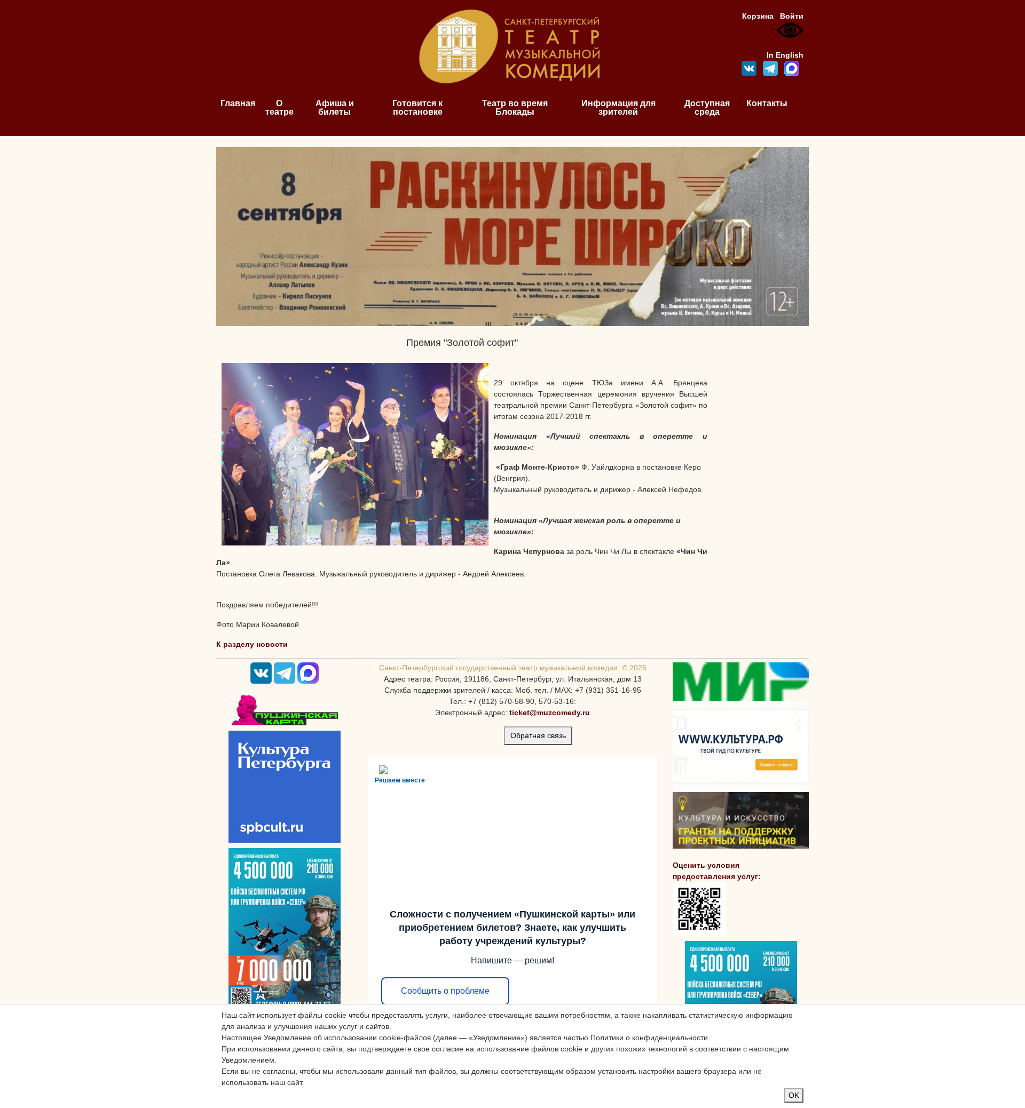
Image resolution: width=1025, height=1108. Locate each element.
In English (785, 55)
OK (794, 1095)
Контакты (766, 103)
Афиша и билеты (335, 107)
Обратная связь (538, 735)
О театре (279, 107)
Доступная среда (707, 107)
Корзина (758, 16)
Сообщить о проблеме (445, 990)
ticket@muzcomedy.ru (549, 712)
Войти (791, 16)
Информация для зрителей (618, 107)
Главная (237, 103)
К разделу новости (252, 644)
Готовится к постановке (417, 107)
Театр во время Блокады (515, 107)
